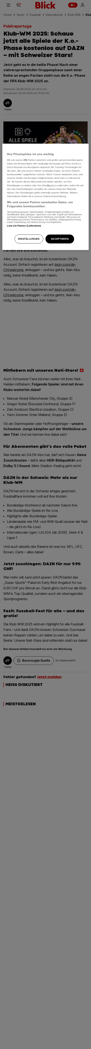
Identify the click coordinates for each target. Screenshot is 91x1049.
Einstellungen (28, 239)
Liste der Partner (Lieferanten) (24, 225)
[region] (45, 196)
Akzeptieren (60, 239)
